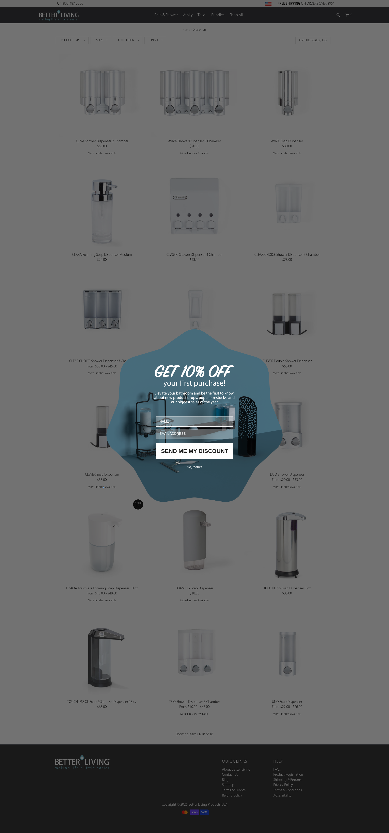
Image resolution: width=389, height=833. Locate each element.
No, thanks (194, 466)
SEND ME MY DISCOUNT (194, 451)
